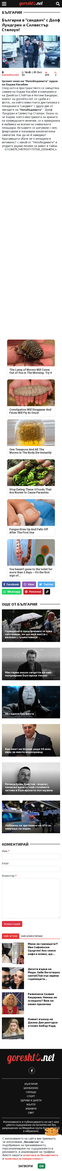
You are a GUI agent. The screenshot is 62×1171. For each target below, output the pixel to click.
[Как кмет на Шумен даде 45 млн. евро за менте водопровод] (31, 740)
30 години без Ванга (19, 713)
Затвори (25, 1166)
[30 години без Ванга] (31, 702)
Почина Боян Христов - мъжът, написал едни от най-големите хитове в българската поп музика (29, 787)
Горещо (31, 1092)
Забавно (31, 1108)
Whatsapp (13, 591)
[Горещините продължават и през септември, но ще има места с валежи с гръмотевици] (31, 625)
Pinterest (35, 591)
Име (6, 851)
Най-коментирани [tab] (31, 936)
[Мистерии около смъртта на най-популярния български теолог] (31, 664)
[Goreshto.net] (31, 1058)
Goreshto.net (10, 75)
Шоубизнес (31, 1087)
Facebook (13, 584)
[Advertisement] (31, 233)
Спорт (31, 1096)
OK (41, 1166)
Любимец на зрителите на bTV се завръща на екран (28, 827)
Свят (31, 1112)
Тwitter (48, 584)
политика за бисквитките (40, 1155)
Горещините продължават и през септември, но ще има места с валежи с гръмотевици (28, 634)
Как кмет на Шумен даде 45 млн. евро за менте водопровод (28, 750)
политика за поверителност (24, 1158)
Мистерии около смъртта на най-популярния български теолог (28, 674)
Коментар (9, 875)
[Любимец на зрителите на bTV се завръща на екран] (31, 817)
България (12, 12)
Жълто (31, 1104)
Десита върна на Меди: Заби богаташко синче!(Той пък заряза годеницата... (44, 974)
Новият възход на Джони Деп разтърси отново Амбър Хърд (43, 1022)
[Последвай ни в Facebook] (32, 1070)
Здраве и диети (31, 1100)
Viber (31, 584)
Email (5, 863)
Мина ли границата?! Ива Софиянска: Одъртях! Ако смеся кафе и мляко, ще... (43, 948)
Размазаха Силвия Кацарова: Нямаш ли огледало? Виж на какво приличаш (42, 999)
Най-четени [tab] (10, 936)
